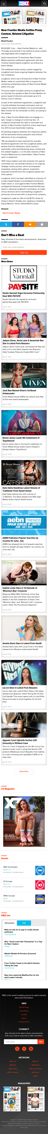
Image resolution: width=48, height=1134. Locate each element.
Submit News (24, 1007)
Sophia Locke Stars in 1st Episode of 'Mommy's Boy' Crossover (20, 589)
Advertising (24, 1011)
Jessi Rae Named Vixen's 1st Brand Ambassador (19, 392)
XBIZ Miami (35, 1065)
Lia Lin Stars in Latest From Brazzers (20, 688)
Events (4, 858)
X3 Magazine (8, 788)
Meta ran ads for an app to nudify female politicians (21, 931)
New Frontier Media (11, 213)
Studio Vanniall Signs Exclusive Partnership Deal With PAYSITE (24, 294)
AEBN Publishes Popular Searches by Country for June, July (20, 539)
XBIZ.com (12, 1061)
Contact (24, 1014)
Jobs (24, 923)
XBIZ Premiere (12, 1072)
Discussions (9, 923)
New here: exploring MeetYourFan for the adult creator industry (21, 976)
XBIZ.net (5, 915)
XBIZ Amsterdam (10, 867)
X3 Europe (7, 881)
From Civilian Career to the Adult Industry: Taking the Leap (22, 964)
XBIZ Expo (35, 1072)
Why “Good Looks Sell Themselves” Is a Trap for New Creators (23, 943)
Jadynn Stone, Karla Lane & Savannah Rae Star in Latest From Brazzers (23, 342)
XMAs (35, 1076)
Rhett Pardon (7, 41)
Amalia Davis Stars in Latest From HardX (22, 643)
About (24, 1018)
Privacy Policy (24, 1022)
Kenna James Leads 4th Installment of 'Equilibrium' (21, 439)
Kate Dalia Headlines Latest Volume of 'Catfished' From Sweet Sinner (21, 489)
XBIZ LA (35, 1061)
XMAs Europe (9, 896)
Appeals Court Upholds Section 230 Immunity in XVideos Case (20, 741)
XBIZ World (12, 1068)
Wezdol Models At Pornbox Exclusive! (20, 953)
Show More (24, 771)
